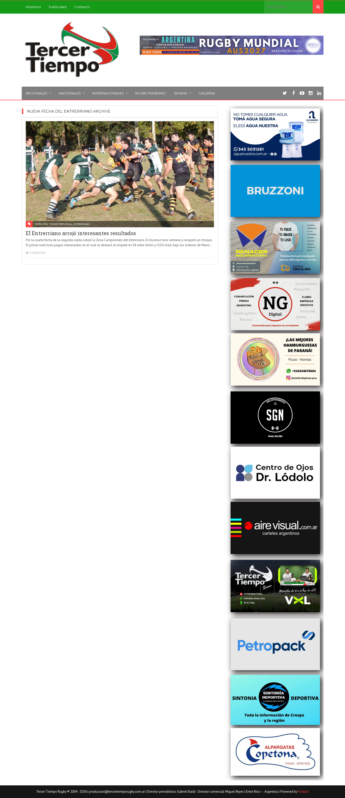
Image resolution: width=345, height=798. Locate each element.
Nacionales (70, 93)
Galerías (207, 93)
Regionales (36, 93)
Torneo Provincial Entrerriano (69, 224)
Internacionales (108, 93)
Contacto (82, 7)
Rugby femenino (150, 93)
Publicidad (57, 7)
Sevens (180, 93)
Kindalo (303, 791)
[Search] (318, 6)
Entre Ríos (41, 224)
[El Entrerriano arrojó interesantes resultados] (120, 174)
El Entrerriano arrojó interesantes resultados (81, 233)
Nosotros (33, 7)
